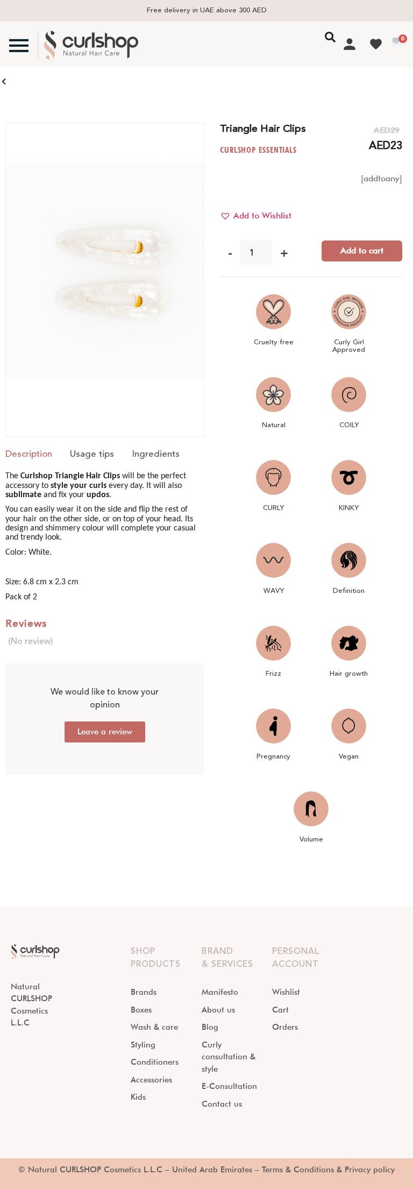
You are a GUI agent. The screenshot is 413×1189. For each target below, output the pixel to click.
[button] (255, 215)
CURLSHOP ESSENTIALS (258, 150)
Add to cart (361, 250)
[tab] (28, 455)
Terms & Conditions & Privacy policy (328, 1169)
